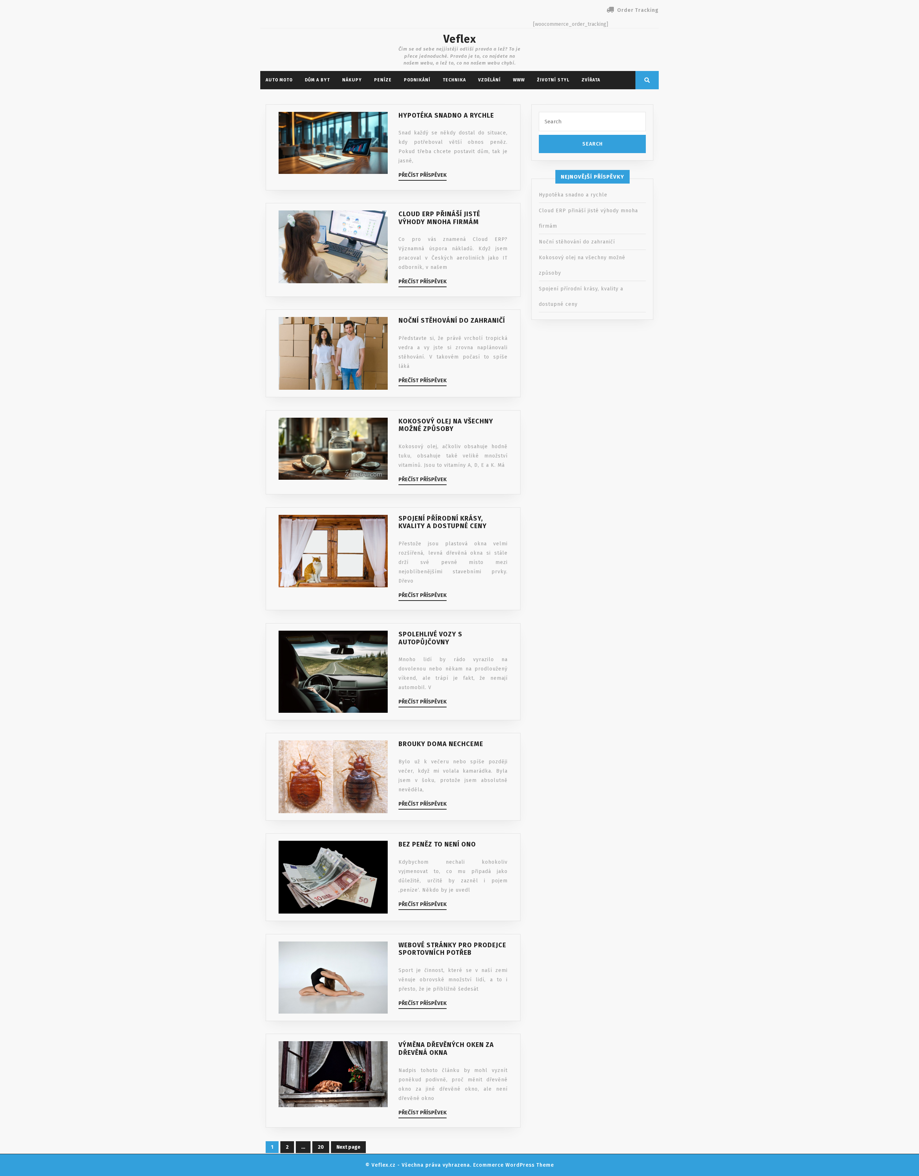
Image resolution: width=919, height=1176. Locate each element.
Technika (454, 79)
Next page (348, 1147)
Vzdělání (489, 79)
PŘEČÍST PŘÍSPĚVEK (422, 175)
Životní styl (553, 79)
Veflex (459, 39)
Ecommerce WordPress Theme (513, 1165)
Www (519, 79)
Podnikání (417, 79)
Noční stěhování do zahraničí (577, 242)
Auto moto (279, 79)
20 (318, 1145)
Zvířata (591, 79)
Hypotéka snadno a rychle (573, 195)
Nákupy (352, 79)
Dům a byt (317, 79)
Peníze (383, 79)
